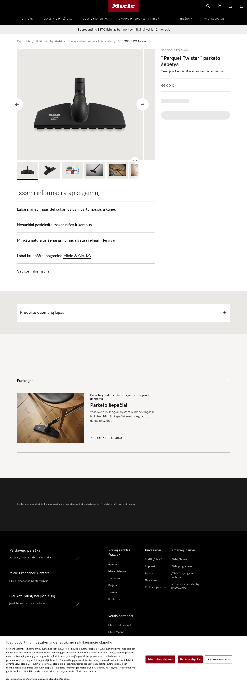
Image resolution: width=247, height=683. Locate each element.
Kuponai (150, 566)
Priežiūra (185, 19)
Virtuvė (27, 19)
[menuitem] (29, 18)
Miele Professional (119, 625)
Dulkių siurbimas (95, 19)
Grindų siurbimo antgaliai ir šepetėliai (90, 41)
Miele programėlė (181, 566)
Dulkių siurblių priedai (49, 41)
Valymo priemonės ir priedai (139, 19)
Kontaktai (114, 599)
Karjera (112, 585)
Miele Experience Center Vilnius (28, 581)
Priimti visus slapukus (160, 659)
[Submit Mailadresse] (77, 604)
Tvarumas (114, 578)
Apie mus (114, 564)
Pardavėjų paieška (24, 550)
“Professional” (214, 19)
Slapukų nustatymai (218, 659)
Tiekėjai (112, 592)
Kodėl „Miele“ (153, 559)
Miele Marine (116, 632)
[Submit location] (77, 558)
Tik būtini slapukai (190, 659)
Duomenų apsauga (37, 679)
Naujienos (151, 580)
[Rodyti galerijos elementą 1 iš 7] (27, 171)
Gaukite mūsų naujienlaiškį (32, 596)
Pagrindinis (23, 41)
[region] (86, 104)
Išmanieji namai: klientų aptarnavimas (185, 586)
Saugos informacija (33, 271)
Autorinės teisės (15, 679)
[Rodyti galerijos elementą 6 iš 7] (139, 171)
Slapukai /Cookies (59, 679)
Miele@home (179, 559)
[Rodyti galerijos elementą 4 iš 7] (94, 171)
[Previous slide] (17, 104)
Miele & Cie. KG (77, 256)
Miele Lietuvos (117, 571)
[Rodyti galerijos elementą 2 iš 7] (49, 171)
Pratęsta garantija (155, 587)
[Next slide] (142, 104)
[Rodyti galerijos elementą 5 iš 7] (117, 171)
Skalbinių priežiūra (58, 19)
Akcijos (149, 573)
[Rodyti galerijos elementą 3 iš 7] (72, 171)
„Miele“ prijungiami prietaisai (182, 575)
